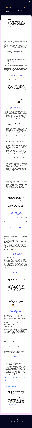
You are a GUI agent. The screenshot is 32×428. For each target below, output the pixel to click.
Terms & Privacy (12, 422)
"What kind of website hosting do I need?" (14, 384)
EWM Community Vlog (15, 421)
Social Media (16, 422)
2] (18, 52)
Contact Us (20, 422)
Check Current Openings (12, 292)
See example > (24, 58)
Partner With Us (21, 421)
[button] (16, 360)
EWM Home (10, 421)
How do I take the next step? (11, 386)
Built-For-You (16, 419)
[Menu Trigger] (29, 1)
